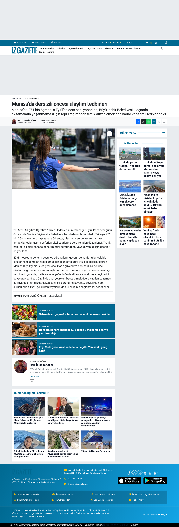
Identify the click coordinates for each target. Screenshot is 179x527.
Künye (17, 510)
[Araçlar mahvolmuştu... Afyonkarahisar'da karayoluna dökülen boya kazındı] (63, 439)
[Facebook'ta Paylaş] (138, 121)
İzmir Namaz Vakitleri (105, 494)
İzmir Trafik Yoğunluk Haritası (146, 494)
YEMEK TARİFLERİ (35, 516)
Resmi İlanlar (133, 48)
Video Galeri (40, 42)
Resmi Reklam (46, 52)
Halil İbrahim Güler (41, 365)
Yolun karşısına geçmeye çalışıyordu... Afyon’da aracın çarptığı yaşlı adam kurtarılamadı (95, 421)
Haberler (16, 98)
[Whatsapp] (150, 472)
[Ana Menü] (161, 52)
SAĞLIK (105, 513)
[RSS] (155, 472)
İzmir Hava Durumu (65, 494)
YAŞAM (21, 516)
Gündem (61, 48)
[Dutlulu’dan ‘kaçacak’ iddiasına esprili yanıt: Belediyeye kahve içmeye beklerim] (63, 406)
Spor (99, 48)
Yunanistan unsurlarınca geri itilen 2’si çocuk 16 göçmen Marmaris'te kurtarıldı (28, 420)
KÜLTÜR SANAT (81, 513)
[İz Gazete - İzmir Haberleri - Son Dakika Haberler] (24, 50)
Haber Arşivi (138, 500)
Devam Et (33, 377)
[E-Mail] (32, 381)
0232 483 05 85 (75, 478)
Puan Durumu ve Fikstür (28, 500)
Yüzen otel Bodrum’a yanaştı (95, 451)
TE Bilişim (162, 514)
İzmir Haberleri (46, 48)
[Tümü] (163, 132)
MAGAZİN (95, 513)
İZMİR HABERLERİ (64, 513)
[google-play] (155, 480)
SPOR (14, 516)
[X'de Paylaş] (143, 121)
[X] (134, 472)
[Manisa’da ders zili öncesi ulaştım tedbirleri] (63, 159)
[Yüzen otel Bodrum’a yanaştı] (96, 439)
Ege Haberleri (76, 48)
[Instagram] (139, 472)
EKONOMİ (49, 513)
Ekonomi (109, 48)
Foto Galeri (22, 42)
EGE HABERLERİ (32, 98)
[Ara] (161, 48)
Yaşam (120, 48)
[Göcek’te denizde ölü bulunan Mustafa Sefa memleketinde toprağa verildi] (29, 439)
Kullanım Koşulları (54, 510)
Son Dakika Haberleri (103, 500)
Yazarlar (57, 42)
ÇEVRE (25, 513)
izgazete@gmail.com (78, 484)
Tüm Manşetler (63, 500)
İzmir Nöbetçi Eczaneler (28, 494)
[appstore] (129, 480)
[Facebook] (129, 472)
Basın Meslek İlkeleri (34, 510)
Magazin (90, 48)
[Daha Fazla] (154, 121)
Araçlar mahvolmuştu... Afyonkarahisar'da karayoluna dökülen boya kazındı (63, 454)
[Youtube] (145, 472)
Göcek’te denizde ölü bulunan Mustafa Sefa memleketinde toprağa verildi (29, 454)
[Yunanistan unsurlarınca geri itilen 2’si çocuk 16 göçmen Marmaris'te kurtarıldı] (29, 406)
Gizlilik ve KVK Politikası (75, 510)
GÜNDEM (16, 513)
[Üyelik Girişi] (165, 43)
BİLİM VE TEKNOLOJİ (99, 510)
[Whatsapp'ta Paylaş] (148, 121)
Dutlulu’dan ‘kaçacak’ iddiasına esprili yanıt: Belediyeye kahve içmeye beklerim (63, 420)
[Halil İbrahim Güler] (20, 366)
